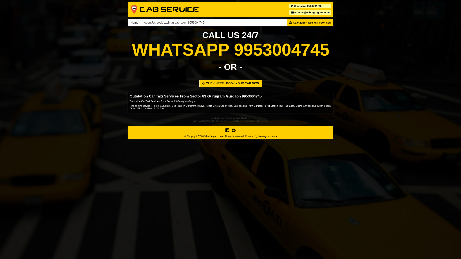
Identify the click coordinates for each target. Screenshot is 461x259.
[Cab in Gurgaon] (165, 9)
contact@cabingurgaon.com (312, 12)
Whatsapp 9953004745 (307, 5)
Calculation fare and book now (311, 22)
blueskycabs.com (267, 136)
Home (134, 22)
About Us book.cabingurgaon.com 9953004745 (174, 22)
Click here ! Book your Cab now (232, 83)
